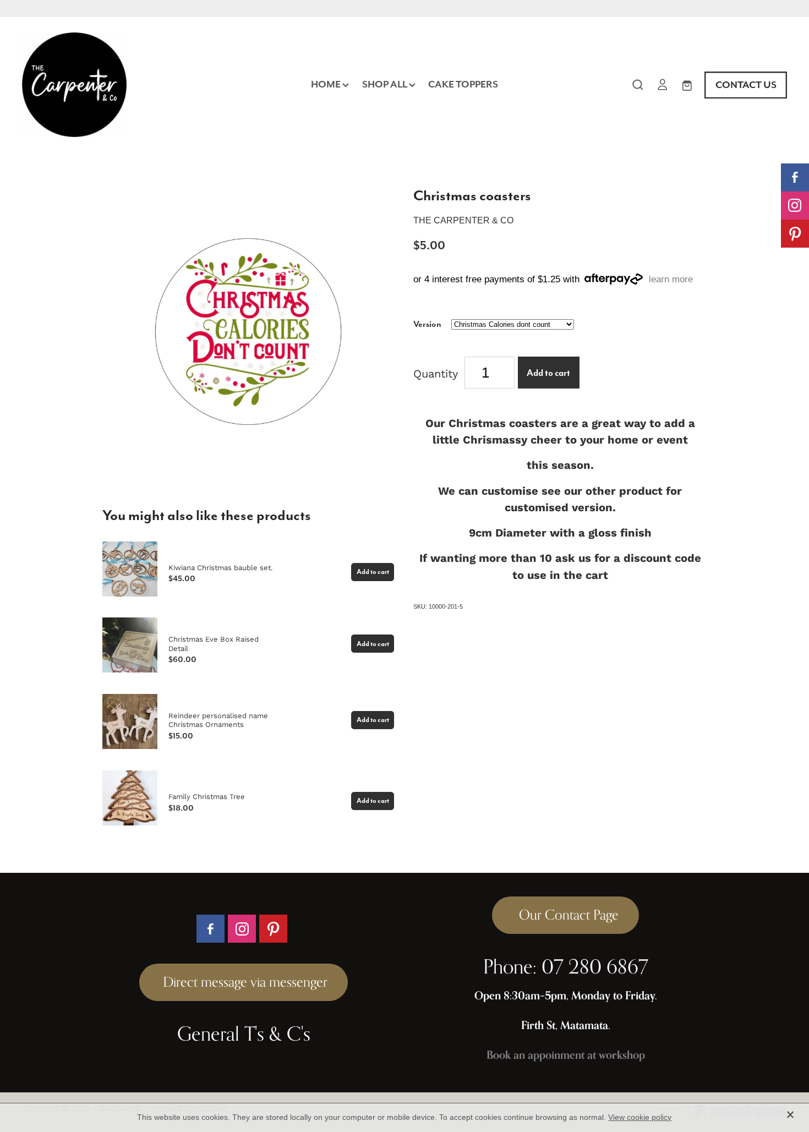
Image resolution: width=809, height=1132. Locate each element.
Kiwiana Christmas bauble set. (220, 567)
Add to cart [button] (548, 373)
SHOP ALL (385, 84)
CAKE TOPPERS (463, 84)
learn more (671, 279)
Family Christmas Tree (206, 796)
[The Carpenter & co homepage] (98, 84)
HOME (326, 84)
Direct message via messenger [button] (243, 982)
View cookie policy (639, 1117)
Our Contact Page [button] (565, 914)
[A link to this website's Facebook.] (795, 177)
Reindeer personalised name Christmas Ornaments (218, 720)
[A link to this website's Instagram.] (795, 206)
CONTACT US (746, 85)
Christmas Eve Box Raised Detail (213, 643)
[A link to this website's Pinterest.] (795, 234)
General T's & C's (243, 1033)
